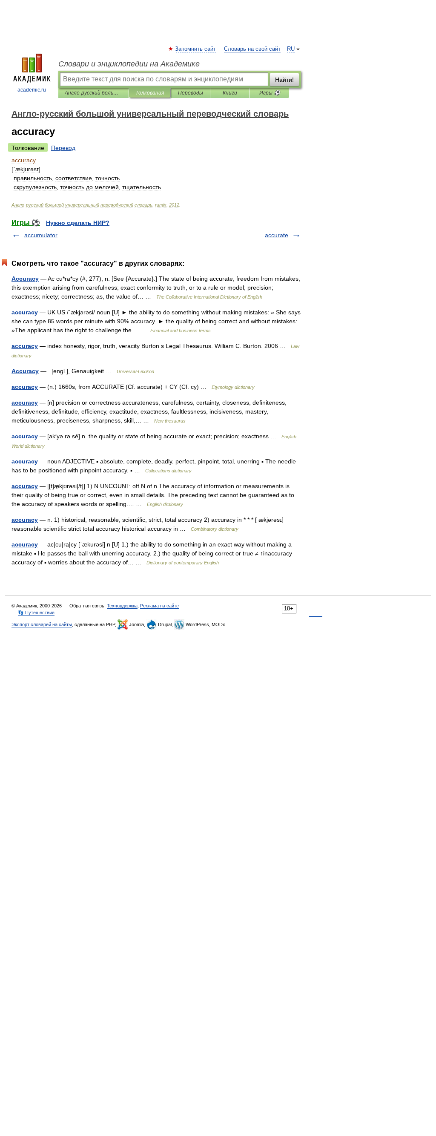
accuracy (24, 312)
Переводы (190, 93)
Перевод (63, 147)
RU (291, 49)
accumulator (40, 235)
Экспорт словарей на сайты (41, 624)
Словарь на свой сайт (252, 49)
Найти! (284, 79)
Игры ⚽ (269, 93)
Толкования (149, 93)
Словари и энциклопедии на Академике (129, 64)
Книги (230, 93)
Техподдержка (122, 605)
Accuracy (25, 278)
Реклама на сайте (159, 605)
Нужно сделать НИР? (77, 222)
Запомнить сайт (196, 49)
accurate (276, 235)
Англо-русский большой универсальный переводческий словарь (93, 93)
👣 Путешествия (36, 612)
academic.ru (31, 90)
